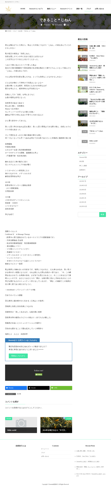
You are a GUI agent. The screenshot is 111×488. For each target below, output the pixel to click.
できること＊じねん (96, 131)
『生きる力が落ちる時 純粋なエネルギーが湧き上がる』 (97, 102)
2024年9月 (82, 190)
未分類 (19, 394)
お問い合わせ (45, 456)
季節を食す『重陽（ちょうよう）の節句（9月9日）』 (97, 78)
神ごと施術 (83, 165)
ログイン (27, 408)
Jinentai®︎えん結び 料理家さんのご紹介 (88, 461)
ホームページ (45, 449)
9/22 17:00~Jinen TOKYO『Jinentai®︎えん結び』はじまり (96, 90)
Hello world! (93, 141)
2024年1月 (82, 198)
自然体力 (82, 170)
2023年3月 (82, 202)
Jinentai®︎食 (83, 157)
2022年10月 (83, 206)
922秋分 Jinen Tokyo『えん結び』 (86, 456)
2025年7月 (82, 181)
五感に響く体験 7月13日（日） (85, 451)
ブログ (43, 452)
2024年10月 (83, 185)
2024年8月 (82, 194)
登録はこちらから (18, 356)
